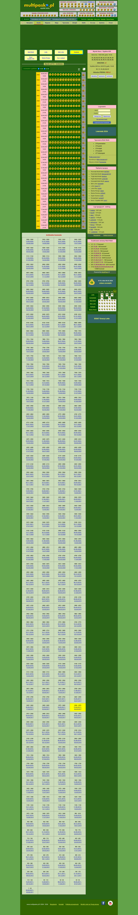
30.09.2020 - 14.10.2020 (78, 533)
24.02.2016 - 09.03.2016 (78, 766)
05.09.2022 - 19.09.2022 (30, 442)
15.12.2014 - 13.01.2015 (78, 800)
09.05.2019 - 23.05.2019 (46, 608)
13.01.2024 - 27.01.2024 (78, 367)
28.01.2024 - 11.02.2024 (62, 367)
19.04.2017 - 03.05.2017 (78, 708)
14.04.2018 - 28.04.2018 (78, 658)
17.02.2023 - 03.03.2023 (46, 417)
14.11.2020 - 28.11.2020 (30, 533)
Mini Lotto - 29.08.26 (69, 9)
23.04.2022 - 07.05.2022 (46, 458)
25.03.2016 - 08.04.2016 (46, 766)
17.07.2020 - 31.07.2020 (30, 550)
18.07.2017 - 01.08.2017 (46, 700)
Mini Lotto (97, 19)
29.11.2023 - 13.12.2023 (62, 375)
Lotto (92, 295)
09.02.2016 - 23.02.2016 (30, 775)
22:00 (47, 69)
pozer (100, 188)
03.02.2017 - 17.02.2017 (30, 725)
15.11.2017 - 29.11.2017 (46, 683)
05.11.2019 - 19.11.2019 (46, 583)
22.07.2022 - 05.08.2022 (78, 442)
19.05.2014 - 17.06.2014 (62, 816)
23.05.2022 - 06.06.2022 (78, 450)
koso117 (97, 186)
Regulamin (97, 235)
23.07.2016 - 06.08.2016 (46, 750)
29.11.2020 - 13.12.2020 (78, 525)
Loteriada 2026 (102, 131)
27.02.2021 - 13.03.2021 (46, 517)
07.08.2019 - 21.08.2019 (78, 592)
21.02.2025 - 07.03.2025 (30, 317)
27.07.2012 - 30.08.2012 (78, 858)
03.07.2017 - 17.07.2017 (62, 700)
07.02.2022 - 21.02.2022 (62, 467)
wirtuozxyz (93, 222)
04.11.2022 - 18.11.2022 (30, 433)
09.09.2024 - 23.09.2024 (78, 334)
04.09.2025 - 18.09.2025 (78, 284)
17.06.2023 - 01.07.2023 (46, 400)
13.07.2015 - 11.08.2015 (30, 791)
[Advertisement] (69, 37)
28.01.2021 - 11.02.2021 (78, 517)
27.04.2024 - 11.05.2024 (30, 359)
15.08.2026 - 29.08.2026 (30, 242)
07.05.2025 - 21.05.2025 (78, 300)
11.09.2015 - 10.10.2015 (62, 783)
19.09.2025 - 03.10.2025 (62, 284)
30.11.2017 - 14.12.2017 (30, 683)
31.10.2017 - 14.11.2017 (62, 683)
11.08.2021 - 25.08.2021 (62, 492)
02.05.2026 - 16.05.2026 (78, 250)
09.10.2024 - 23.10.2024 (46, 334)
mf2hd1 (102, 193)
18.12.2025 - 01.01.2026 (30, 275)
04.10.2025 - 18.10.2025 (46, 284)
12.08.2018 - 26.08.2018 (78, 641)
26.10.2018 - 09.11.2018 (62, 633)
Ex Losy (92, 23)
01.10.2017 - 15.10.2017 (30, 691)
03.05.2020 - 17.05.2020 (46, 558)
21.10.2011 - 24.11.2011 (78, 874)
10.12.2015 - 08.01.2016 (78, 775)
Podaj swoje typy (94, 157)
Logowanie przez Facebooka (102, 122)
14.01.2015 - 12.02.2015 (62, 800)
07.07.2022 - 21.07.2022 (30, 450)
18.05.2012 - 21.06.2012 (46, 866)
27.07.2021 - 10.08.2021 (78, 492)
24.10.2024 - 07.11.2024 (30, 334)
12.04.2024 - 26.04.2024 (46, 359)
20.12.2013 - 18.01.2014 (78, 824)
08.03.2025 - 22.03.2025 (78, 309)
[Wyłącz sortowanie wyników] (79, 69)
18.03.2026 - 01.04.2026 (62, 259)
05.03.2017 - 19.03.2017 (62, 716)
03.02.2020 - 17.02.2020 (78, 567)
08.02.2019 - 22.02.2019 (78, 617)
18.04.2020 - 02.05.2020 (62, 558)
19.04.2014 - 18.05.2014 (78, 816)
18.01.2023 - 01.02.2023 (78, 417)
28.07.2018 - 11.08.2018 (30, 650)
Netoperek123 (106, 174)
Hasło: (96, 113)
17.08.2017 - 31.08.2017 (78, 691)
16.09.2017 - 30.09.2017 (46, 691)
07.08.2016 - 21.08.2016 (30, 750)
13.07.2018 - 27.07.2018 (46, 650)
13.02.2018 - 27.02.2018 (78, 666)
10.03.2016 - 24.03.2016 (62, 766)
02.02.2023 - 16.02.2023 (62, 417)
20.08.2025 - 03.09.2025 (30, 292)
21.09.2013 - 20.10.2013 (62, 833)
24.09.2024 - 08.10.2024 (62, 334)
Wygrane (47, 23)
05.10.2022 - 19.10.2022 (62, 433)
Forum (111, 23)
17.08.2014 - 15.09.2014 (78, 808)
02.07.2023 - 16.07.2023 (30, 400)
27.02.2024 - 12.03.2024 (30, 367)
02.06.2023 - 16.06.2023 (62, 400)
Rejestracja (106, 116)
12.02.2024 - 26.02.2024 (46, 367)
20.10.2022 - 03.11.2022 (46, 433)
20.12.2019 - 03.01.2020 (62, 575)
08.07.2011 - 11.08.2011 (62, 883)
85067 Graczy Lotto (102, 319)
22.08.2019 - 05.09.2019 (62, 592)
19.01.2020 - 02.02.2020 (30, 575)
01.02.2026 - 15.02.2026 (46, 267)
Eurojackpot (92, 298)
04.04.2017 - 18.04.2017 (30, 716)
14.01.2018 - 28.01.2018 (46, 675)
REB (91, 229)
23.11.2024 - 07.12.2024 (62, 325)
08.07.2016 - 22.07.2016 (62, 750)
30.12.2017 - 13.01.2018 (62, 675)
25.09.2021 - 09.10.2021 (78, 483)
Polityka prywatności (72, 904)
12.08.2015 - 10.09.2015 (78, 783)
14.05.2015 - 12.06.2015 (62, 791)
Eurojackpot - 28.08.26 (106, 13)
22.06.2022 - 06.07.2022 (46, 450)
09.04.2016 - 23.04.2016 (30, 766)
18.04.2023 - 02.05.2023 (46, 409)
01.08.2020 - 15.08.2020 (78, 542)
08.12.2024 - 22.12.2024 (46, 325)
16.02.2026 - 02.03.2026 (30, 267)
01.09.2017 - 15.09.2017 (62, 691)
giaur (92, 215)
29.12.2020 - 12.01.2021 (46, 525)
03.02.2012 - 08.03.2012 (30, 874)
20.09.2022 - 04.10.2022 (78, 433)
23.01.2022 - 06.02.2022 (78, 467)
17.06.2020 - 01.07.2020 (62, 550)
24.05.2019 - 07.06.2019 (30, 608)
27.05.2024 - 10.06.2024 (62, 350)
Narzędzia (30, 23)
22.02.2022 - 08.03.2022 (46, 467)
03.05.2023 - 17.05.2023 (30, 409)
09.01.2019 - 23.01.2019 (46, 625)
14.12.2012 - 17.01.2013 (78, 849)
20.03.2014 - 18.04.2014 (30, 824)
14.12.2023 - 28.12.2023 (46, 375)
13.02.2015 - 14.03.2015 (46, 800)
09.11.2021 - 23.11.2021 (30, 483)
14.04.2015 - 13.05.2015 (78, 791)
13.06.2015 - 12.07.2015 (46, 791)
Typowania (65, 23)
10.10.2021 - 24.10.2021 (62, 483)
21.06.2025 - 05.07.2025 (30, 300)
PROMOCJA (91, 2)
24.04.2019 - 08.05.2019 (62, 608)
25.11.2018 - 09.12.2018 (30, 633)
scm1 (105, 200)
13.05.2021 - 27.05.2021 (30, 508)
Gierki (83, 23)
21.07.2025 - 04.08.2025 (62, 292)
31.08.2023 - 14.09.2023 (30, 392)
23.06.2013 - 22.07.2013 (46, 841)
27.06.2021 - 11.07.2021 (46, 500)
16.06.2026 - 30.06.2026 (30, 250)
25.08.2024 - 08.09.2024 (30, 342)
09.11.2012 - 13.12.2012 (30, 858)
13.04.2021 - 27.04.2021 (62, 508)
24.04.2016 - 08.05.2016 (78, 758)
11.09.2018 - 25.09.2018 (46, 641)
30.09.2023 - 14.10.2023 (62, 384)
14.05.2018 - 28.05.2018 (46, 658)
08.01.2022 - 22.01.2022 (30, 475)
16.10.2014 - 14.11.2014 (46, 808)
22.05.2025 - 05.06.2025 (62, 300)
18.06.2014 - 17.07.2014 (46, 816)
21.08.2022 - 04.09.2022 (46, 442)
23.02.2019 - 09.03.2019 (62, 617)
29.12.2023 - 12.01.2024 (30, 375)
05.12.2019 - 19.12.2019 (78, 575)
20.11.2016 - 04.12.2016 (46, 733)
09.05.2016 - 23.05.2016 (62, 758)
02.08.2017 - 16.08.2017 (30, 700)
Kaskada (103, 19)
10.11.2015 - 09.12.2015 (30, 783)
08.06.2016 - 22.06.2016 (30, 758)
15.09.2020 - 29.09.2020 (30, 542)
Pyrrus (92, 225)
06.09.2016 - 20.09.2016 (62, 741)
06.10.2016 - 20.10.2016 (30, 741)
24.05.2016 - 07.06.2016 (46, 758)
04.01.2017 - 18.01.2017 (62, 725)
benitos (104, 176)
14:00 (41, 69)
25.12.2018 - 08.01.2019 (62, 625)
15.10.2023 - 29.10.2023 (46, 384)
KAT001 (106, 171)
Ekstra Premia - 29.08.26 (106, 7)
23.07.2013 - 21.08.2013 (30, 841)
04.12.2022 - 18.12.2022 (62, 425)
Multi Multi (90, 19)
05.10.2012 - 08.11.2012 (46, 858)
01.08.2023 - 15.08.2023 (62, 392)
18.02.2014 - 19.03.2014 (46, 824)
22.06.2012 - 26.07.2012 (30, 866)
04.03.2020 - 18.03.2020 (46, 567)
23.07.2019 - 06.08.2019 (30, 600)
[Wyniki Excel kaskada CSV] (84, 69)
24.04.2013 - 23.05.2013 (78, 841)
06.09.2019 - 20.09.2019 (46, 592)
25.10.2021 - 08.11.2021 (46, 483)
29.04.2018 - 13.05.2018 (62, 658)
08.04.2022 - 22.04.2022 (62, 458)
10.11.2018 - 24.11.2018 (46, 633)
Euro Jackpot (61, 58)
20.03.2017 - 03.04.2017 (46, 716)
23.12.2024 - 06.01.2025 (30, 325)
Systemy (101, 23)
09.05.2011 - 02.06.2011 (30, 891)
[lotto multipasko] (41, 5)
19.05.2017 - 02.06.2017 (46, 708)
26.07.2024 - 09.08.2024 (62, 342)
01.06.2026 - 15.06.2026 (46, 250)
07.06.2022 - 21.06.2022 (62, 450)
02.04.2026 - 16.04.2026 (46, 259)
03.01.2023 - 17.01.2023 (30, 425)
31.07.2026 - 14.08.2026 (46, 242)
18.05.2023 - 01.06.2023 (78, 400)
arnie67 (101, 198)
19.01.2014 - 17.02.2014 (62, 824)
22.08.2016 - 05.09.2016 (78, 741)
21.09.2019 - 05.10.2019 (30, 592)
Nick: (96, 110)
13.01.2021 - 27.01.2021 (30, 525)
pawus (107, 181)
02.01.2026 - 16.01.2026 (78, 267)
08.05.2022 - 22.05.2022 (30, 458)
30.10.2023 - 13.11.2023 (30, 384)
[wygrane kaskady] (83, 74)
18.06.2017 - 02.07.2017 (78, 700)
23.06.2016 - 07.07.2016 (78, 750)
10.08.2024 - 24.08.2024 (46, 342)
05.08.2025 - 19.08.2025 (46, 292)
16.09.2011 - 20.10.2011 (30, 883)
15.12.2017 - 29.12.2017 (78, 675)
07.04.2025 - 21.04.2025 (46, 309)
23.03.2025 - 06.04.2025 (62, 309)
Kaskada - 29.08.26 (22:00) (40, 13)
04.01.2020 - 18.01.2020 (46, 575)
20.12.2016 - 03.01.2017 (78, 725)
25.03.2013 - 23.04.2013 (30, 849)
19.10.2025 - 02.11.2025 (30, 284)
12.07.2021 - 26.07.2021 (30, 500)
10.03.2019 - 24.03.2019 (46, 617)
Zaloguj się (97, 116)
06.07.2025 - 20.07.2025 (78, 292)
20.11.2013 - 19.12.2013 (30, 833)
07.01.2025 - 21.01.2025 (78, 317)
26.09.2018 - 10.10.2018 (30, 641)
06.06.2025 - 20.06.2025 (46, 300)
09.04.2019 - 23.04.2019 (78, 608)
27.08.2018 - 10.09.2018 (62, 641)
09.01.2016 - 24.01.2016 (62, 775)
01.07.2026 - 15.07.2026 (78, 242)
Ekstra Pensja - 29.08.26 (106, 2)
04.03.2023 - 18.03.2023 (30, 417)
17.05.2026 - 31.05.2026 (62, 250)
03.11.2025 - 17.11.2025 (78, 275)
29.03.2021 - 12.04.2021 (78, 508)
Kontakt (61, 904)
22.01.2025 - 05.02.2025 (62, 317)
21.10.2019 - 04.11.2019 (62, 583)
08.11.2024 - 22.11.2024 (78, 325)
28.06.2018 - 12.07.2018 (62, 650)
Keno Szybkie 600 (30, 58)
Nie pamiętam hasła (101, 119)
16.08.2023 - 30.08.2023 (46, 392)
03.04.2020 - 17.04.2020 (78, 558)
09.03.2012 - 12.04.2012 (78, 866)
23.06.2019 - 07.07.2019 (62, 600)
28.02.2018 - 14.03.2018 (62, 666)
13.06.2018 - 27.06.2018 (78, 650)
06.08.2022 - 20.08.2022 (62, 442)
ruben (102, 191)
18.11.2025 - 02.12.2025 (62, 275)
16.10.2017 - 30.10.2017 (78, 683)
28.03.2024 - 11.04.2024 (62, 359)
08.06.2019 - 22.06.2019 (78, 600)
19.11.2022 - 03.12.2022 (78, 425)
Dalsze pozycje (108, 235)
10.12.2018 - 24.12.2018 (78, 625)
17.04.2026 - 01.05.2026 (30, 259)
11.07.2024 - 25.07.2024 (78, 342)
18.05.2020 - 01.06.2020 (30, 558)
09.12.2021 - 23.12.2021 (62, 475)
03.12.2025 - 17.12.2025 (46, 275)
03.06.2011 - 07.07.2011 (78, 883)
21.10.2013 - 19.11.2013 (46, 833)
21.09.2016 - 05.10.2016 (46, 741)
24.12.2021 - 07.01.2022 (46, 475)
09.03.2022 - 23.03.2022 (30, 467)
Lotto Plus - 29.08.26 (86, 13)
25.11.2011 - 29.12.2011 (62, 874)
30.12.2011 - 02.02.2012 (46, 874)
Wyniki (39, 23)
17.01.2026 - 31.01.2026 (62, 267)
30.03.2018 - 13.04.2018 (30, 666)
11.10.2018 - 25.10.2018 (78, 633)
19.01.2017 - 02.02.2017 (46, 725)
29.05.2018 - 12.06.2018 (30, 658)
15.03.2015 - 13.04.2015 (30, 800)
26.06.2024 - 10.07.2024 (30, 350)
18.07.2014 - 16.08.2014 (30, 816)
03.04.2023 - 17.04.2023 (62, 409)
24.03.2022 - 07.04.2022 (78, 458)
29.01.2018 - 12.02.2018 (30, 675)
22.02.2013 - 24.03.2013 (46, 849)
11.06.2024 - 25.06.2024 (46, 350)
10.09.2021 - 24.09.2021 (30, 492)
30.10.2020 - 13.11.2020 (46, 533)
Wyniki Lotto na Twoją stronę (90, 904)
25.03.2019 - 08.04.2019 (30, 617)
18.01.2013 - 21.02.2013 (62, 849)
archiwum (109, 76)
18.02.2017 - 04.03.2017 (78, 716)
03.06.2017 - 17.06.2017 (30, 708)
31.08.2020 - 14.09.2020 (46, 542)
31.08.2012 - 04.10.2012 (62, 858)
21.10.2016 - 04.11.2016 (78, 733)
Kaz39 (92, 213)
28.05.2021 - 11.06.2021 (78, 500)
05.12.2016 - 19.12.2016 (30, 733)
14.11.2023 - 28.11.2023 (78, 375)
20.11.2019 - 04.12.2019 (30, 583)
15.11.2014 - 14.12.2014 (30, 808)
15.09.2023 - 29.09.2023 (78, 384)
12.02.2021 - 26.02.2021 (62, 517)
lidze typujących (102, 159)
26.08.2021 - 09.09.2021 (46, 492)
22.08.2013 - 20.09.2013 (78, 833)
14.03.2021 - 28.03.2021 (30, 517)
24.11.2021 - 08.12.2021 (78, 475)
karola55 (100, 183)
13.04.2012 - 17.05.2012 (62, 866)
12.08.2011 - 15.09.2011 (46, 883)
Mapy (56, 23)
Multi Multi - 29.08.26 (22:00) (68, 2)
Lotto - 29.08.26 (68, 13)
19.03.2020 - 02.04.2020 (30, 567)
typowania (102, 76)
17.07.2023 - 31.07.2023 (78, 392)
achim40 (105, 179)
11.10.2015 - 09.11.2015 (46, 783)
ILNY (101, 196)
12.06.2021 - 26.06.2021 (62, 500)
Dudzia (92, 210)
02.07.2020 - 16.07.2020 (46, 550)
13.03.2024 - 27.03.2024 (78, 359)
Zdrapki (74, 23)
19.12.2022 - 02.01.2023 (46, 425)
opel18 (92, 217)
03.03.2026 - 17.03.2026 (78, 259)
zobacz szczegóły (105, 283)
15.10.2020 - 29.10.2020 (62, 533)
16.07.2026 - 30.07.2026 (62, 242)
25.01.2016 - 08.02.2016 (46, 775)
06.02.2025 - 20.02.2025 (46, 317)
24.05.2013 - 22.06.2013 (62, 841)
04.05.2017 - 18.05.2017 (62, 708)
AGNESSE (94, 232)
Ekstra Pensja (110, 19)
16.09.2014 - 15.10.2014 (62, 808)
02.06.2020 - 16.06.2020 (78, 550)
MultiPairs (105, 272)
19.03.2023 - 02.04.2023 (78, 409)
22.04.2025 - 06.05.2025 (30, 309)
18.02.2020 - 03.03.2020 (62, 567)
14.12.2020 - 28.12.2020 (62, 525)
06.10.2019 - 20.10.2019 (78, 583)
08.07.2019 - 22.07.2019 (46, 600)
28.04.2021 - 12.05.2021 (46, 508)
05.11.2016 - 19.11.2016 (62, 733)
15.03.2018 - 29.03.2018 (46, 666)
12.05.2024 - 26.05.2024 (78, 350)
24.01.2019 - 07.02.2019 (30, 625)
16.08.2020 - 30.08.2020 (62, 542)
